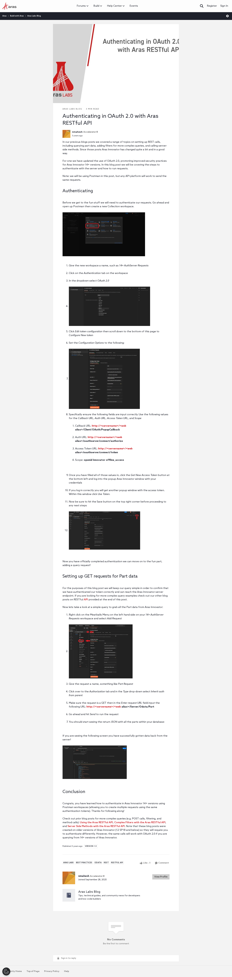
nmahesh (77, 132)
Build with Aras (17, 16)
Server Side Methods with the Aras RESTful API (96, 826)
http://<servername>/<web (109, 425)
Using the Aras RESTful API (96, 822)
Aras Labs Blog (34, 16)
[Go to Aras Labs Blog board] (68, 895)
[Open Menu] (227, 16)
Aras (4, 16)
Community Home (12, 971)
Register (212, 5)
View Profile (160, 877)
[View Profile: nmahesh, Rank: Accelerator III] (66, 134)
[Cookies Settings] (6, 971)
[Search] (202, 6)
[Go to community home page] (9, 6)
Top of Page (33, 971)
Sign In (224, 5)
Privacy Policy (51, 971)
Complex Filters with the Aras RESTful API (139, 822)
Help (66, 971)
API (86, 599)
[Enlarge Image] (116, 234)
